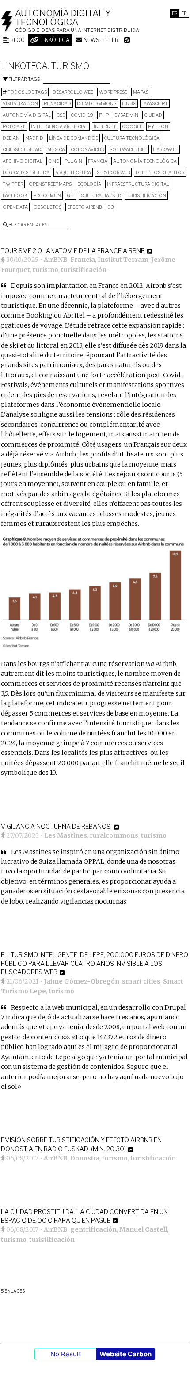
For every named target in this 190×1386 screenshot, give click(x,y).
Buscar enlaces (27, 224)
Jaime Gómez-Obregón (81, 981)
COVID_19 (82, 115)
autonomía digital (27, 115)
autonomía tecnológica (145, 161)
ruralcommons (96, 103)
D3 (110, 207)
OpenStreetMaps (50, 184)
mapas (140, 92)
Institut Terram (123, 260)
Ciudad (153, 115)
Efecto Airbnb (84, 207)
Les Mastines (65, 835)
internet (105, 126)
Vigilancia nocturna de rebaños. (56, 826)
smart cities (141, 981)
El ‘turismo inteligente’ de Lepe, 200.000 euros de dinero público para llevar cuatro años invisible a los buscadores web (94, 963)
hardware (165, 149)
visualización (20, 103)
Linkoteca (54, 40)
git (71, 195)
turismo (45, 270)
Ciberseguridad (22, 149)
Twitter (13, 184)
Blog (17, 40)
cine (53, 161)
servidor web (113, 172)
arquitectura (73, 172)
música (56, 149)
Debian (11, 138)
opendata (15, 207)
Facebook (15, 195)
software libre (128, 149)
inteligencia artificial (59, 126)
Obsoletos (47, 207)
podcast (14, 126)
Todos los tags (27, 92)
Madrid (34, 138)
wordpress (113, 92)
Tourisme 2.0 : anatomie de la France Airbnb (73, 250)
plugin (73, 161)
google (132, 126)
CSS (61, 115)
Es (174, 13)
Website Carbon (125, 1354)
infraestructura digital (138, 184)
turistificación (146, 195)
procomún (47, 195)
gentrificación (93, 1229)
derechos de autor (160, 172)
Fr (184, 13)
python (158, 126)
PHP (104, 115)
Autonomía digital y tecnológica (63, 17)
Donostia (84, 1158)
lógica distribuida (26, 172)
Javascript (155, 103)
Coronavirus (87, 149)
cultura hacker (100, 195)
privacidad (57, 103)
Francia (97, 161)
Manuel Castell (143, 1229)
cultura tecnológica (132, 138)
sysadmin (126, 115)
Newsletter (100, 40)
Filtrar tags (24, 79)
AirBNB (56, 260)
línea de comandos (73, 138)
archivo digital (22, 161)
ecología (89, 184)
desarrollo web (73, 92)
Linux (129, 103)
